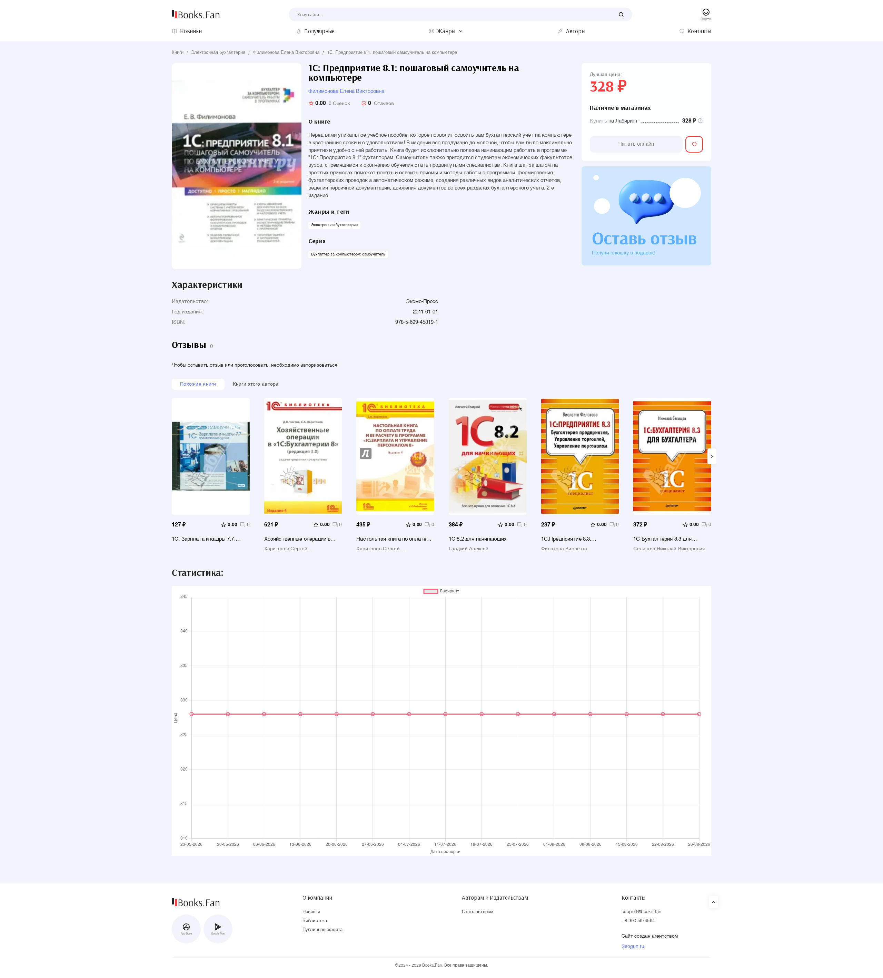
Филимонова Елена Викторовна (286, 52)
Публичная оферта (322, 930)
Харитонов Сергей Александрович (285, 548)
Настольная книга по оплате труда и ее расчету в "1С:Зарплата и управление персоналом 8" (391, 539)
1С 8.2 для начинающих (478, 539)
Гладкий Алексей (468, 548)
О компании (317, 897)
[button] (711, 456)
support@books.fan (641, 912)
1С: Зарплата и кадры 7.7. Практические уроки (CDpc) (206, 539)
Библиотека (314, 921)
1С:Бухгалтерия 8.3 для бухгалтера (662, 539)
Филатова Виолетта (564, 548)
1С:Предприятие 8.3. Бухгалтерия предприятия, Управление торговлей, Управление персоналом (574, 539)
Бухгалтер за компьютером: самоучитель (348, 254)
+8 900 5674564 (638, 921)
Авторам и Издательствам (495, 897)
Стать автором (477, 912)
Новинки (311, 912)
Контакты (633, 897)
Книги (177, 52)
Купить (598, 121)
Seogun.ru (633, 946)
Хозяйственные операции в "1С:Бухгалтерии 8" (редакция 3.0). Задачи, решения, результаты (300, 539)
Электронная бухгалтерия (218, 52)
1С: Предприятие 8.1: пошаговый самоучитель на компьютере (392, 52)
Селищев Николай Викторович (669, 548)
